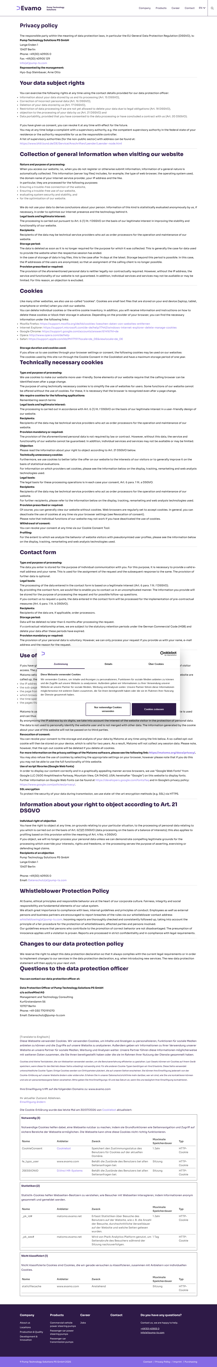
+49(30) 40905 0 (150, 1328)
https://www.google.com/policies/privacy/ (47, 784)
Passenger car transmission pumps (61, 1340)
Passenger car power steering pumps (62, 1332)
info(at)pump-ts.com (33, 63)
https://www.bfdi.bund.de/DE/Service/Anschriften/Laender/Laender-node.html (71, 143)
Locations (25, 1327)
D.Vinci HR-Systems (70, 1170)
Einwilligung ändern (33, 1102)
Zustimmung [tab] (61, 664)
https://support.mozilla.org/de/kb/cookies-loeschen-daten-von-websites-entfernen (95, 323)
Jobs (83, 1322)
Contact (190, 8)
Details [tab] (108, 664)
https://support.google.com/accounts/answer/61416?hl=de (80, 331)
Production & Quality (31, 1332)
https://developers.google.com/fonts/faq (122, 780)
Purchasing (191, 1361)
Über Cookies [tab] (156, 664)
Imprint (178, 1361)
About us (25, 1322)
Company (145, 8)
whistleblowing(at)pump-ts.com (41, 919)
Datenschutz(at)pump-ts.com (47, 880)
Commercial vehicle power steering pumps (63, 1324)
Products (161, 8)
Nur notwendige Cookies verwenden (108, 709)
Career (176, 8)
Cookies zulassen (154, 709)
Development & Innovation (28, 1338)
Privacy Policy (164, 1361)
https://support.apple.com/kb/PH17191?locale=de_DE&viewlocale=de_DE (76, 339)
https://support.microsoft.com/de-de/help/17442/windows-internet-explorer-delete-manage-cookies (110, 327)
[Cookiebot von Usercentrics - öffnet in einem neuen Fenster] (162, 653)
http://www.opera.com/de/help (49, 335)
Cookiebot (109, 1110)
